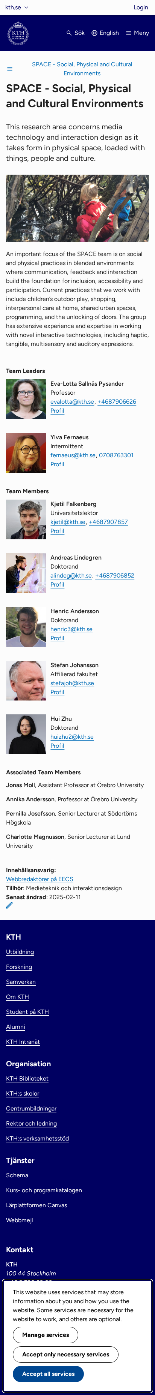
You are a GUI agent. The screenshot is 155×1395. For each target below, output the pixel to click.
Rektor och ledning (31, 1123)
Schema (17, 1175)
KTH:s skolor (22, 1093)
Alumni (15, 1026)
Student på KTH (27, 1011)
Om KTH (17, 996)
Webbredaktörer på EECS (39, 879)
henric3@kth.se (71, 629)
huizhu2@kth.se (72, 736)
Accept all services (48, 1373)
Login (141, 7)
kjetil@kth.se (67, 521)
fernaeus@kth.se (73, 455)
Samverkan (21, 981)
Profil (57, 410)
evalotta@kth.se (72, 401)
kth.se (13, 7)
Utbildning (20, 951)
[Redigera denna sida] (9, 905)
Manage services (45, 1334)
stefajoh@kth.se (72, 683)
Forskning (19, 966)
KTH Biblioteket (27, 1078)
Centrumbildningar (31, 1108)
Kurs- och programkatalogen (44, 1190)
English (109, 32)
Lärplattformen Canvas (36, 1205)
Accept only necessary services (65, 1354)
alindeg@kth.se (71, 575)
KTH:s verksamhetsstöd (37, 1138)
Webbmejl (19, 1220)
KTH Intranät (23, 1041)
